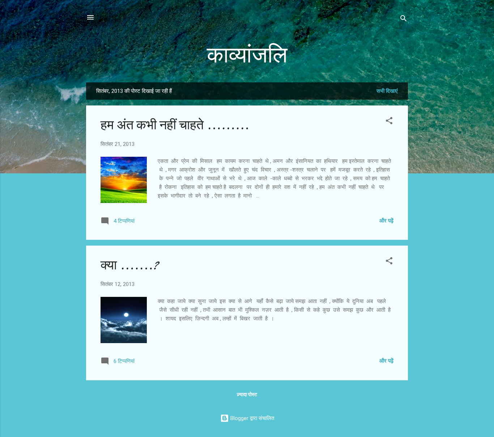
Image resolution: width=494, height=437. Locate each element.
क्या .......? (129, 265)
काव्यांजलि (247, 55)
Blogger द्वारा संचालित (251, 418)
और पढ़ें (386, 220)
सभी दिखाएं (387, 91)
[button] (389, 121)
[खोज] (403, 20)
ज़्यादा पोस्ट (247, 394)
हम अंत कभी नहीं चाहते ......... (175, 125)
